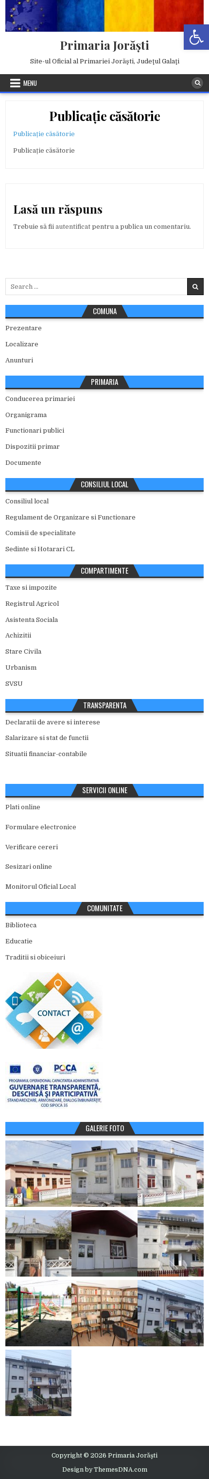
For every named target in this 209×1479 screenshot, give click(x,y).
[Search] (197, 83)
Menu (30, 83)
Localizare (21, 344)
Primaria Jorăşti (104, 45)
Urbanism (20, 667)
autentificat (72, 226)
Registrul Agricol (32, 603)
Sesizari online (28, 866)
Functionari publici (34, 430)
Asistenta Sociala (31, 619)
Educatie (19, 941)
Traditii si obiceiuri (35, 957)
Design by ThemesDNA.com (104, 1469)
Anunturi (19, 360)
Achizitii (18, 635)
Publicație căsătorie (104, 115)
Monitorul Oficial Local (40, 886)
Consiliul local (27, 501)
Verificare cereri (31, 847)
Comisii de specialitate (40, 533)
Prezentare (23, 328)
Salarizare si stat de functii (46, 737)
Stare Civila (23, 651)
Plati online (22, 807)
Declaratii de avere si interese (52, 722)
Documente (23, 462)
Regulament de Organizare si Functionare (70, 517)
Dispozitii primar (32, 446)
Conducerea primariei (40, 398)
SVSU (14, 683)
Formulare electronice (40, 827)
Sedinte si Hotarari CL (39, 549)
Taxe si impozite (31, 587)
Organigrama (26, 415)
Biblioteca (20, 925)
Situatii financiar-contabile (46, 754)
